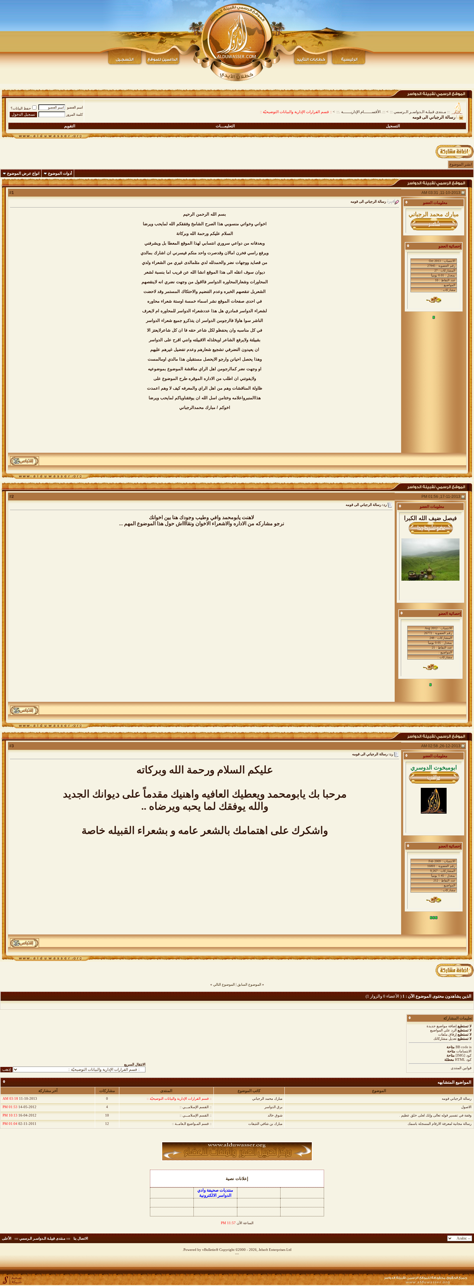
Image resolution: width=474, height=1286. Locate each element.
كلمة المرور (74, 114)
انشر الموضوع (460, 164)
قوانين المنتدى (461, 1068)
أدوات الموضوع (60, 173)
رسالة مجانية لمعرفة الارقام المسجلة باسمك (439, 1124)
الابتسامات (463, 1051)
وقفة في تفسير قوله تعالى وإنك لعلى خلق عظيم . (435, 1115)
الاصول (466, 1107)
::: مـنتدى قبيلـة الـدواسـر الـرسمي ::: (420, 112)
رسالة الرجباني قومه (456, 1098)
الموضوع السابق (249, 984)
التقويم (69, 126)
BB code (462, 1047)
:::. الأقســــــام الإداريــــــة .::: (360, 112)
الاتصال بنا (81, 1238)
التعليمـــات (225, 126)
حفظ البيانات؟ (21, 108)
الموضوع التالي (224, 984)
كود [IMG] (463, 1055)
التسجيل (393, 126)
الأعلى (6, 1238)
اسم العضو (75, 107)
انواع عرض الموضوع (23, 173)
